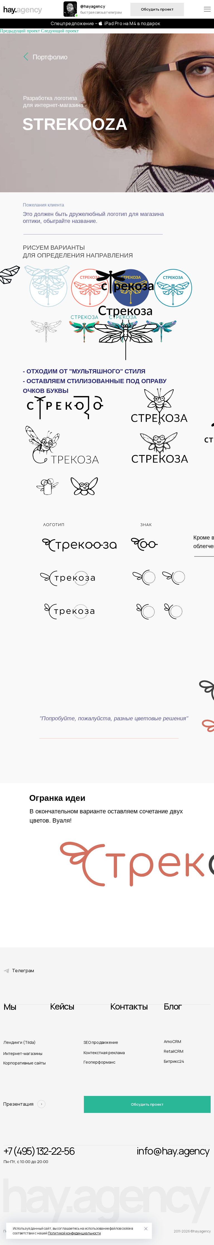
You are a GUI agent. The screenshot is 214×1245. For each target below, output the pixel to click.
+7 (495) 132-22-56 (38, 1151)
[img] (70, 9)
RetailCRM (173, 1051)
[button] (41, 1104)
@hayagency (92, 6)
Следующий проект (60, 30)
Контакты (128, 1006)
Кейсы (62, 1006)
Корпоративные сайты (24, 1063)
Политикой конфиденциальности (74, 1233)
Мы (10, 1006)
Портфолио (50, 57)
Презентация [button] (18, 1104)
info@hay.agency (173, 1151)
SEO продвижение (101, 1042)
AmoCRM (172, 1041)
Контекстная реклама (104, 1052)
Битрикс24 (174, 1061)
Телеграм (23, 970)
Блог (173, 1006)
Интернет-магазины (22, 1053)
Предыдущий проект (20, 30)
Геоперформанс (99, 1062)
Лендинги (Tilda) (19, 1042)
